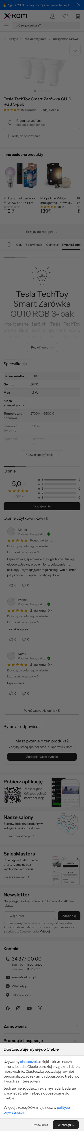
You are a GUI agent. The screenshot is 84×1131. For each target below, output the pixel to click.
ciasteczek (29, 1061)
